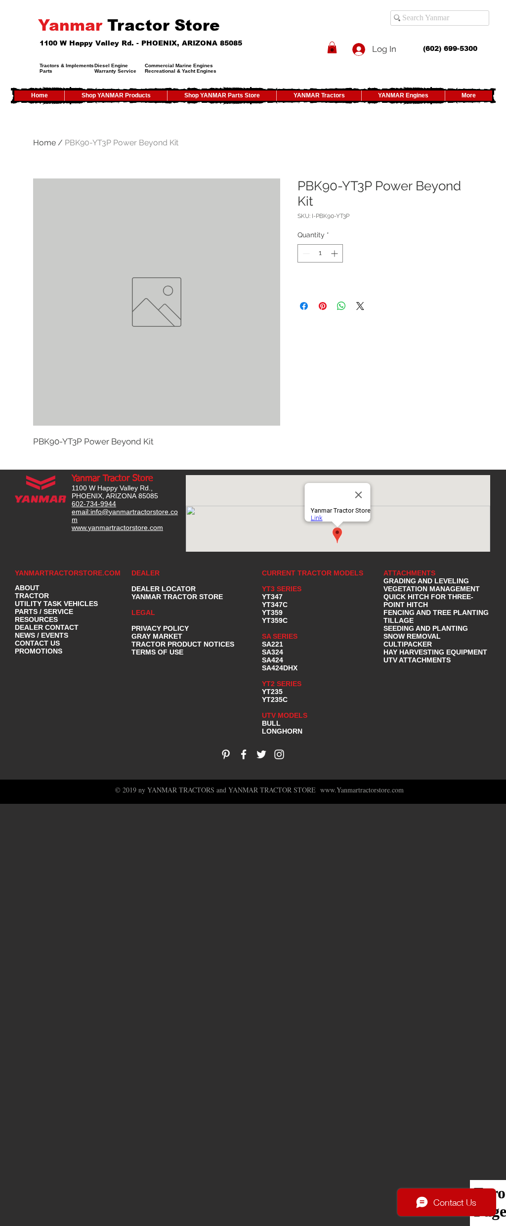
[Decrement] (305, 253)
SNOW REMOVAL (412, 636)
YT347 (272, 597)
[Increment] (335, 253)
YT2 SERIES (281, 684)
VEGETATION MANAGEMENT (431, 589)
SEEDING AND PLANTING (425, 628)
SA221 (272, 644)
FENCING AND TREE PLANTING (436, 612)
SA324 (272, 652)
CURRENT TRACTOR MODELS (313, 573)
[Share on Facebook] (304, 306)
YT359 (272, 612)
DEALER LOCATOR (163, 589)
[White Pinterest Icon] (225, 754)
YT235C (275, 699)
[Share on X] (360, 306)
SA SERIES (279, 636)
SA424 (272, 660)
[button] (332, 47)
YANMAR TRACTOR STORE (177, 597)
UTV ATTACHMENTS (417, 660)
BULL (271, 723)
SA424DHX (279, 668)
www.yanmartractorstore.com (117, 527)
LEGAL (143, 612)
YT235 (272, 692)
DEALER (145, 573)
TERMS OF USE (157, 652)
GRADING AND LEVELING (426, 581)
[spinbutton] (320, 253)
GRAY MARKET (156, 636)
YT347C (275, 605)
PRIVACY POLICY (160, 628)
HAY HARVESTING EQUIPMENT (435, 652)
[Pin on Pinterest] (323, 306)
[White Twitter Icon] (261, 754)
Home (44, 142)
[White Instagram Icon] (279, 754)
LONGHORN (282, 731)
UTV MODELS (284, 715)
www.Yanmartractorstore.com (362, 789)
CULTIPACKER (407, 644)
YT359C (275, 620)
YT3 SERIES (281, 589)
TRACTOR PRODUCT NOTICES (182, 644)
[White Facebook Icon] (243, 754)
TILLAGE (398, 620)
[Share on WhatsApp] (341, 306)
